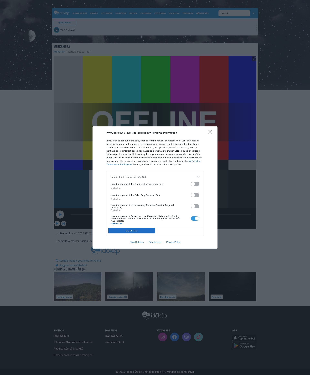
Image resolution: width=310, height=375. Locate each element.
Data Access (155, 242)
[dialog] (155, 187)
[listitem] (155, 177)
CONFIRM (132, 231)
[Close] (211, 133)
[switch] (195, 184)
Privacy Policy (173, 242)
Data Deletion (137, 242)
